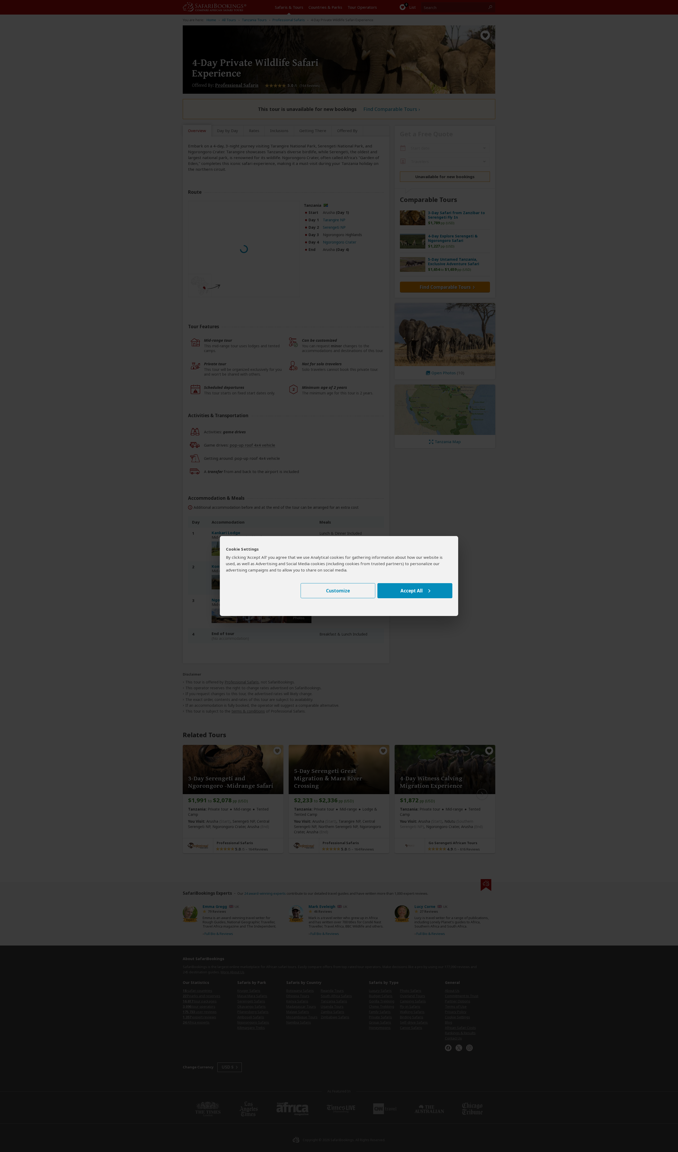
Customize (338, 591)
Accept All (411, 591)
